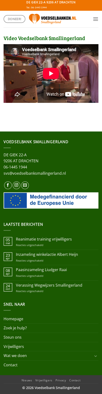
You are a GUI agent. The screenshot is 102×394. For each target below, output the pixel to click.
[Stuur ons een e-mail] (25, 185)
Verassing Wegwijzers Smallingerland (49, 285)
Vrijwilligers (14, 346)
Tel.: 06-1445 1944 (36, 7)
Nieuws (27, 380)
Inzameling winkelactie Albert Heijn (47, 254)
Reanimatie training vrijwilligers (44, 239)
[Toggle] (95, 356)
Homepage (13, 318)
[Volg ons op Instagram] (16, 185)
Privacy (61, 380)
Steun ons (13, 337)
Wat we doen (15, 355)
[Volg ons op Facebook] (8, 185)
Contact (11, 365)
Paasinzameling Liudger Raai (41, 270)
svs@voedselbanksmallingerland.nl (35, 173)
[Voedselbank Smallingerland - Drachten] (52, 19)
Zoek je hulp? (15, 328)
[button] (95, 19)
